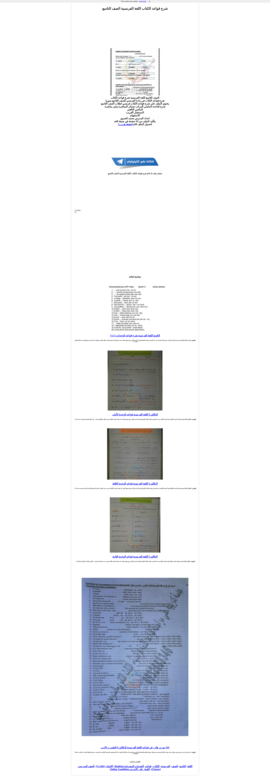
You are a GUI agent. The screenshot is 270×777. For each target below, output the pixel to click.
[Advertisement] (135, 31)
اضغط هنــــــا (125, 124)
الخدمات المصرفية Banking (129, 766)
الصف (175, 766)
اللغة (189, 766)
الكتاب (156, 766)
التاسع (183, 766)
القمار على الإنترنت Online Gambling (130, 769)
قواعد (148, 766)
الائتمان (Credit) (104, 766)
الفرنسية (165, 766)
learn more (142, 1)
